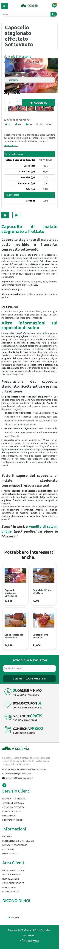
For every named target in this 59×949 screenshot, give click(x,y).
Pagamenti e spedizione (14, 799)
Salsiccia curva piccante (40, 636)
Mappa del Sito (9, 854)
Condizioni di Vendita (13, 807)
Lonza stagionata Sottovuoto (14, 636)
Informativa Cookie (12, 820)
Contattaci (8, 849)
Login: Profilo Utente (13, 870)
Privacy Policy (9, 816)
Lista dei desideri (10, 879)
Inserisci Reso (9, 887)
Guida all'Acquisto (11, 811)
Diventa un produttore (14, 845)
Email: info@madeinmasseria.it (19, 778)
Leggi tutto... (11, 145)
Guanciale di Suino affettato (42, 591)
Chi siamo (7, 837)
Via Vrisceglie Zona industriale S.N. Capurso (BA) (26, 769)
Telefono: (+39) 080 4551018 (18, 774)
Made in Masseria (19, 56)
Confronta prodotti (13, 883)
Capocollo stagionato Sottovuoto (11, 593)
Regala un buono (11, 892)
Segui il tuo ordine (12, 875)
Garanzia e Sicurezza (13, 803)
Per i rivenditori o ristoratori (18, 841)
